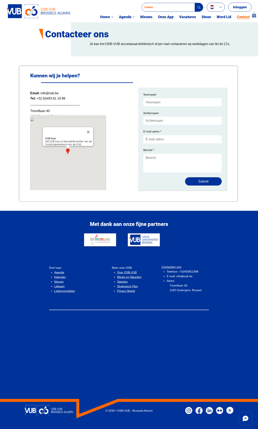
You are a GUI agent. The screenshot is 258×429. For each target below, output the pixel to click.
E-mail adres (152, 131)
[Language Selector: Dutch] (216, 7)
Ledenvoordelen (64, 291)
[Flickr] (219, 410)
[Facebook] (199, 410)
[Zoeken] (199, 7)
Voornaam (149, 94)
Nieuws (58, 281)
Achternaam (151, 113)
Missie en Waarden (129, 277)
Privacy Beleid (126, 291)
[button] (254, 14)
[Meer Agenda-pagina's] (134, 17)
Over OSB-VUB (127, 272)
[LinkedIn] (209, 410)
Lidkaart (59, 286)
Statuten (122, 281)
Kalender (60, 277)
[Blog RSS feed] (229, 410)
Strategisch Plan (127, 286)
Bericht (148, 150)
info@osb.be (50, 93)
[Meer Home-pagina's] (112, 17)
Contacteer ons (171, 267)
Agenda (59, 272)
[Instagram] (188, 410)
